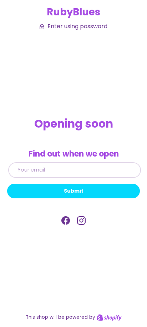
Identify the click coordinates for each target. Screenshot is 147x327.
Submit (73, 190)
